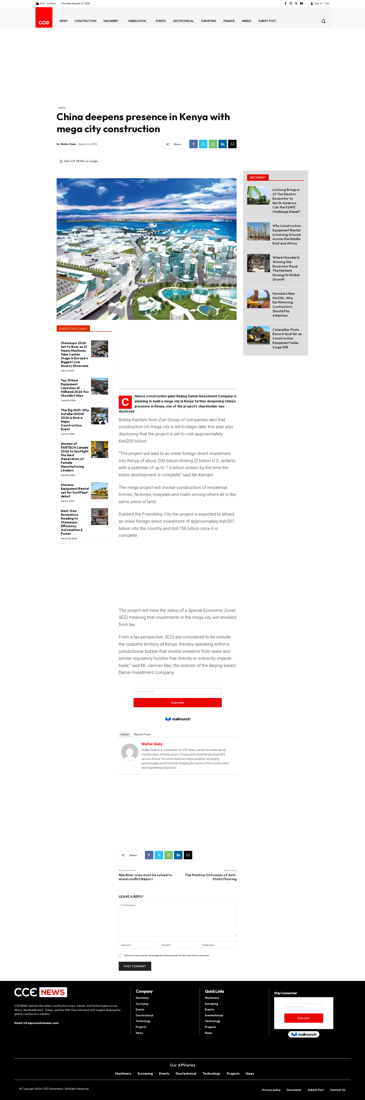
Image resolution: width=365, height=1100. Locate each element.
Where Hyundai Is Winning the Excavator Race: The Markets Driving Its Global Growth (286, 268)
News (62, 107)
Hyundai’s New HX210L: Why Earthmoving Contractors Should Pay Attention (283, 304)
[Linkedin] (222, 144)
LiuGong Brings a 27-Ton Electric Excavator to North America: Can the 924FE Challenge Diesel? (286, 200)
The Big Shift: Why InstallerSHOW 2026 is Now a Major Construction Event (75, 419)
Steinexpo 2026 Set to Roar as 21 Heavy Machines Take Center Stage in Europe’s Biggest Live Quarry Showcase (75, 354)
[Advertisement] (147, 74)
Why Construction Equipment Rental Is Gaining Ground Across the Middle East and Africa (286, 234)
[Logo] (44, 22)
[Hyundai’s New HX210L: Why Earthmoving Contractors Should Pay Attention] (258, 299)
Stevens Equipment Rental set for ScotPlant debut (75, 490)
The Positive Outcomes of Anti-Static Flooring (211, 877)
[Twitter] (296, 3)
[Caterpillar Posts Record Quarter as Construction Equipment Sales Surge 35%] (258, 335)
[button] (323, 21)
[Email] (232, 144)
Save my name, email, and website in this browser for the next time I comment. (167, 955)
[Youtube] (301, 3)
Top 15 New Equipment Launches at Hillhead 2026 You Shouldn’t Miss (75, 388)
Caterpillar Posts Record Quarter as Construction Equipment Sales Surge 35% (287, 338)
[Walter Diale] (129, 752)
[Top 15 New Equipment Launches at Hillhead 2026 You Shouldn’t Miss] (99, 386)
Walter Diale (68, 144)
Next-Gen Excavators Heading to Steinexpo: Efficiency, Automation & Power (72, 522)
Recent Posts (142, 734)
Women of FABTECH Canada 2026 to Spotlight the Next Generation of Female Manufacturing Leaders (75, 457)
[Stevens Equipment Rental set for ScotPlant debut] (99, 490)
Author (125, 734)
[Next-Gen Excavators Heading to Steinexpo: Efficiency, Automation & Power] (99, 516)
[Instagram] (290, 3)
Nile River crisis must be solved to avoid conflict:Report (145, 877)
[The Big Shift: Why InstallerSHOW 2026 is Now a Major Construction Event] (99, 416)
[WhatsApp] (213, 144)
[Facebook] (285, 3)
